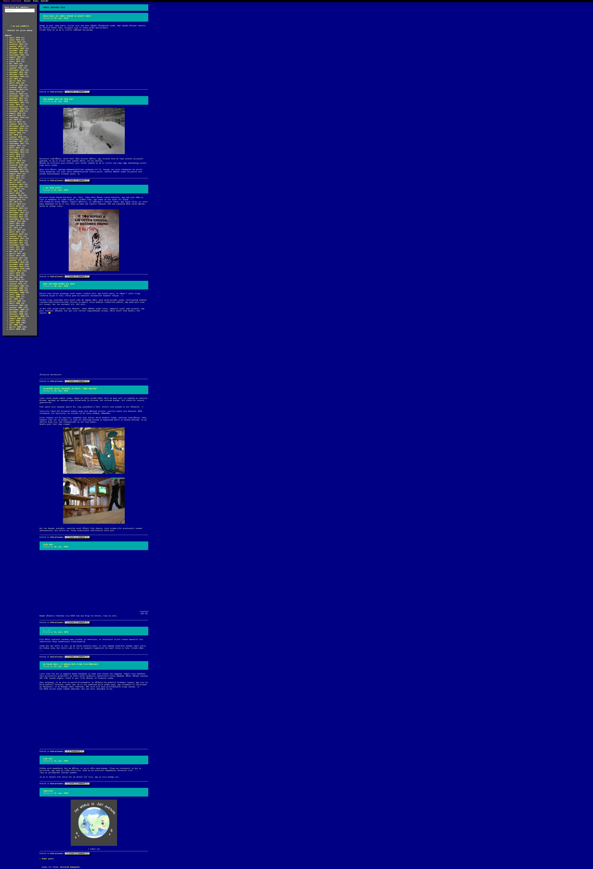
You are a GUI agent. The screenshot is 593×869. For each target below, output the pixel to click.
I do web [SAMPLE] (20, 26)
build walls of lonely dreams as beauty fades (67, 16)
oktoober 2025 (16, 53)
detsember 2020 (16, 109)
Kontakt (44, 1)
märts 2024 (14, 83)
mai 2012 (13, 228)
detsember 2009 (16, 286)
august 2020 (15, 113)
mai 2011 (13, 251)
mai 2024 (13, 79)
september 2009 (16, 292)
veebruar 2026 (16, 44)
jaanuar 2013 (15, 210)
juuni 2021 (14, 104)
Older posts (47, 859)
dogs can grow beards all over (59, 284)
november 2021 (16, 98)
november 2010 (16, 264)
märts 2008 (14, 329)
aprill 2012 (15, 230)
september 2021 (16, 102)
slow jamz (48, 544)
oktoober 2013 (16, 197)
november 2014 (16, 187)
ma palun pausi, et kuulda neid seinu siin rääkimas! (70, 664)
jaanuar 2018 (15, 137)
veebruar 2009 (16, 305)
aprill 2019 (15, 122)
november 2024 (16, 72)
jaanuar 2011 (15, 260)
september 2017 (16, 143)
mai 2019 (13, 120)
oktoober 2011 (16, 243)
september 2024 (16, 76)
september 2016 (16, 152)
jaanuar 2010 (15, 284)
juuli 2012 (14, 223)
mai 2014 (13, 191)
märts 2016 (14, 163)
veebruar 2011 (16, 258)
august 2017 (15, 145)
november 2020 (16, 111)
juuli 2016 (14, 154)
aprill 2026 (15, 42)
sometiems (48, 791)
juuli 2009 (14, 294)
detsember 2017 (16, 139)
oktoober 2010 (16, 266)
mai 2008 (13, 325)
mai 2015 (13, 180)
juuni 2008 (14, 323)
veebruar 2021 (16, 107)
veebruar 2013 (16, 208)
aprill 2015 (15, 182)
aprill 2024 (15, 81)
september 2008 (16, 316)
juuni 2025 (14, 61)
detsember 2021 (16, 96)
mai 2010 (13, 277)
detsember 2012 (16, 212)
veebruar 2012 (16, 234)
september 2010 (16, 269)
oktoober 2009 (16, 290)
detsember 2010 (16, 262)
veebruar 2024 (16, 85)
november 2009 (16, 288)
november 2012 (16, 215)
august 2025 (15, 57)
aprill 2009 (15, 301)
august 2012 (15, 221)
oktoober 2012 (16, 217)
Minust (27, 1)
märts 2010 (14, 279)
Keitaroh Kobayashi (70, 867)
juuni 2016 (14, 156)
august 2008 (15, 318)
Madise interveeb (12, 1)
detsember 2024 (16, 70)
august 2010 (15, 271)
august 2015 (15, 174)
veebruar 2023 (16, 94)
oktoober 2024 (16, 74)
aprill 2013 (15, 204)
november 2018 (16, 128)
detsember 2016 (16, 150)
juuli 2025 (14, 59)
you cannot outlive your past (58, 99)
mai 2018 (13, 135)
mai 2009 (13, 299)
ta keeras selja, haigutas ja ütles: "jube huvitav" (70, 389)
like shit (48, 759)
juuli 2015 (14, 176)
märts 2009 (14, 303)
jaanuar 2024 (15, 87)
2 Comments (74, 751)
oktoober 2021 (16, 100)
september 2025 (16, 55)
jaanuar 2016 (15, 167)
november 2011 (16, 240)
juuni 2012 (14, 225)
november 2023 (16, 89)
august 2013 (15, 199)
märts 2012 (14, 232)
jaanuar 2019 (15, 124)
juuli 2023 (14, 92)
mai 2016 (13, 158)
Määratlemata (56, 92)
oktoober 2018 (16, 130)
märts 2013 (14, 206)
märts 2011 (14, 256)
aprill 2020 (15, 115)
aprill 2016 (15, 161)
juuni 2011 (14, 249)
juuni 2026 (14, 40)
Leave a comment (77, 92)
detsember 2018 (16, 126)
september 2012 (16, 219)
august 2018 (15, 133)
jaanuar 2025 (15, 68)
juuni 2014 (14, 189)
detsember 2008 (16, 310)
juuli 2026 (14, 38)
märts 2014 (14, 193)
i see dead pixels (52, 188)
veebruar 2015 (16, 184)
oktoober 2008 (16, 314)
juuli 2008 (14, 320)
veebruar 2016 (16, 165)
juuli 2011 (14, 247)
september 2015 (16, 171)
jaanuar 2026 (15, 46)
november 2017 (16, 141)
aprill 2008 (15, 327)
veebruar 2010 (16, 282)
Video (35, 1)
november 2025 (16, 51)
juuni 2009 (14, 297)
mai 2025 (13, 63)
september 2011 (16, 245)
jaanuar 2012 (15, 236)
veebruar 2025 (16, 66)
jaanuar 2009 (15, 307)
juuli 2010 (14, 273)
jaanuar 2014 (15, 195)
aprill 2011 (15, 253)
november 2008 (16, 312)
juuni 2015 (14, 178)
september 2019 (16, 117)
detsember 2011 (16, 238)
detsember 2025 (16, 48)
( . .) (46, 630)
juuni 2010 (14, 275)
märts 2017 (14, 148)
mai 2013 (13, 202)
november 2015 (16, 169)
